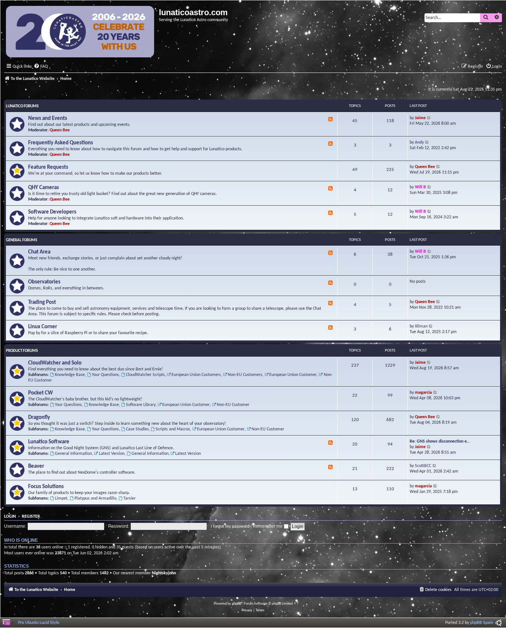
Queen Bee (60, 130)
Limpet (61, 498)
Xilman (421, 326)
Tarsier (129, 498)
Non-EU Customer (233, 405)
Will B (420, 187)
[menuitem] (41, 67)
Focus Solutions (46, 487)
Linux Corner (42, 327)
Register (31, 516)
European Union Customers (196, 375)
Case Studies (137, 429)
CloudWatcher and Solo (54, 363)
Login (10, 516)
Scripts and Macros (173, 429)
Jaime (420, 118)
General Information (73, 453)
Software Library (141, 405)
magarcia (423, 392)
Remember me (268, 526)
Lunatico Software (48, 442)
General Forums (21, 240)
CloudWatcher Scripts (145, 375)
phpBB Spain (481, 623)
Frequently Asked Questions (60, 143)
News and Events (47, 118)
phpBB (236, 604)
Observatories (44, 282)
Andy (419, 142)
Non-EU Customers (245, 375)
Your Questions (105, 375)
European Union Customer (293, 375)
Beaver (36, 466)
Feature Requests (48, 167)
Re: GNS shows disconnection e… (440, 441)
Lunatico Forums (22, 106)
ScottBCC (423, 466)
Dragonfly (39, 417)
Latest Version (111, 453)
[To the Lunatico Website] (80, 32)
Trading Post (42, 302)
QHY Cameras (43, 188)
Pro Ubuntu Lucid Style (38, 623)
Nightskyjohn (164, 573)
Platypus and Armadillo (95, 498)
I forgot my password (230, 526)
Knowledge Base (70, 375)
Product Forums (22, 351)
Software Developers (52, 212)
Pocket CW (40, 393)
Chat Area (39, 252)
